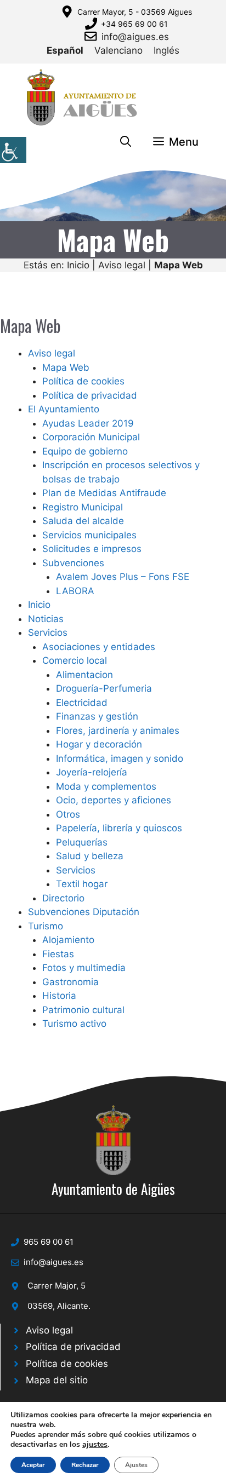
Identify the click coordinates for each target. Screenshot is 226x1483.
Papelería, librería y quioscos (119, 828)
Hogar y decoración (99, 744)
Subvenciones (73, 562)
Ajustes (136, 1465)
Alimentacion (84, 674)
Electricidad (82, 702)
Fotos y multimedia (84, 967)
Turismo (45, 926)
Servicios (47, 632)
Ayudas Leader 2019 (88, 423)
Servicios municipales (89, 535)
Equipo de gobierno (85, 451)
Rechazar (85, 1465)
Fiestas (58, 954)
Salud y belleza (89, 855)
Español (65, 50)
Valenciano (118, 50)
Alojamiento (68, 939)
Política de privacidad (89, 395)
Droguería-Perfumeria (104, 688)
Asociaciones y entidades (98, 646)
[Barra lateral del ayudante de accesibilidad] (13, 150)
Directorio (63, 898)
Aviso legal (121, 265)
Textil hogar (82, 883)
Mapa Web (65, 367)
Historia (59, 995)
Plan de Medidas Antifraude (104, 492)
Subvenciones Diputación (83, 911)
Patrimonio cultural (83, 1009)
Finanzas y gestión (97, 716)
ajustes (95, 1445)
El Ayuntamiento (63, 409)
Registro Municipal (82, 507)
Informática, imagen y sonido (119, 758)
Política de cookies (83, 381)
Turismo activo (74, 1023)
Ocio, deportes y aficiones (113, 800)
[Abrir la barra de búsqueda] (125, 141)
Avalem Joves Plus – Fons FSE (122, 576)
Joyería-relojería (91, 772)
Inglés (166, 50)
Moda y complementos (106, 786)
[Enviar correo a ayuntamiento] (92, 36)
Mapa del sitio (57, 1380)
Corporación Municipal (91, 437)
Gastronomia (70, 981)
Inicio (78, 265)
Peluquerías (82, 842)
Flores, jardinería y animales (117, 730)
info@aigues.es (135, 36)
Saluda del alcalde (83, 520)
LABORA (75, 590)
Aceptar (33, 1465)
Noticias (46, 618)
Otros (68, 814)
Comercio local (74, 660)
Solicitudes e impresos (92, 548)
